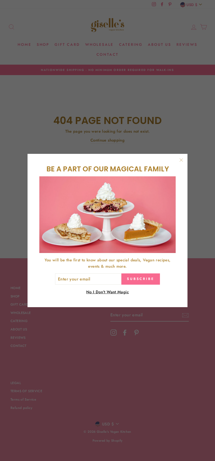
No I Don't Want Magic (107, 292)
